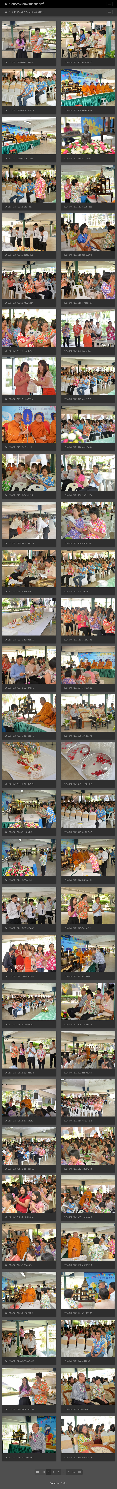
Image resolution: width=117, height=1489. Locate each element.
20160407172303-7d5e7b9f (19, 62)
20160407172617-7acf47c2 (77, 928)
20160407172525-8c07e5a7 (77, 832)
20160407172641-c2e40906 (77, 1313)
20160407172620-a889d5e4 (19, 976)
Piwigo (64, 1483)
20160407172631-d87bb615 (19, 1168)
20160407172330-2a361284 (77, 495)
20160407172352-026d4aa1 (19, 687)
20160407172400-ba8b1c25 (19, 832)
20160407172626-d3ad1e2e (19, 1072)
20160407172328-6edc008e (77, 447)
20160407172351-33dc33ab (77, 639)
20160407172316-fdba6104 (77, 254)
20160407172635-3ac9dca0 (77, 1217)
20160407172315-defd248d (19, 254)
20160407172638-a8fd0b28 (77, 1265)
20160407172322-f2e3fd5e (77, 351)
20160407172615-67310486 (19, 928)
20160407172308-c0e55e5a (77, 110)
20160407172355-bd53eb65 (19, 735)
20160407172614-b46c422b (77, 880)
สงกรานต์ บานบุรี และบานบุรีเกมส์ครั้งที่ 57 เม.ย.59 (28, 12)
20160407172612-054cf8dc (19, 880)
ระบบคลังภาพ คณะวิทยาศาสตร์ (24, 4)
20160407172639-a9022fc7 (19, 1313)
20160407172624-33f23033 (77, 1024)
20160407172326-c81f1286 (19, 447)
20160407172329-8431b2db (19, 495)
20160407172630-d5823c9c (77, 1120)
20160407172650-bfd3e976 (77, 1457)
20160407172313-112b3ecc (77, 206)
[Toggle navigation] (109, 4)
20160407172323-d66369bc (19, 399)
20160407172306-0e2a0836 (19, 110)
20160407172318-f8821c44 (19, 302)
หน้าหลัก (6, 12)
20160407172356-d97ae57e (77, 735)
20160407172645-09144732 (19, 1409)
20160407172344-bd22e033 (19, 543)
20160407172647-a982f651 (77, 1409)
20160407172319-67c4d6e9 (77, 302)
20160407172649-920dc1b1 (19, 1457)
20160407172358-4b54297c (19, 784)
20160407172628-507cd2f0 (19, 1120)
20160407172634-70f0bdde (19, 1217)
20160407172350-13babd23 (19, 639)
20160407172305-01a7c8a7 (77, 62)
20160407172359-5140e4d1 (77, 784)
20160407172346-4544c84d (77, 543)
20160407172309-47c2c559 (19, 158)
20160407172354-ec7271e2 (77, 687)
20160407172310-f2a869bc (77, 158)
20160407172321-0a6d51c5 (19, 351)
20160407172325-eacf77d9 (77, 399)
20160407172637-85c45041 (19, 1265)
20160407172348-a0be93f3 (77, 591)
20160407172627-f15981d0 (77, 1072)
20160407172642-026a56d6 (19, 1361)
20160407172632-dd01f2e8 (77, 1168)
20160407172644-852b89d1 (78, 1361)
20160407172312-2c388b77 (19, 206)
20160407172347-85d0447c (19, 591)
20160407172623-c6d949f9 (19, 1024)
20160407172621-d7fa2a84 (77, 976)
